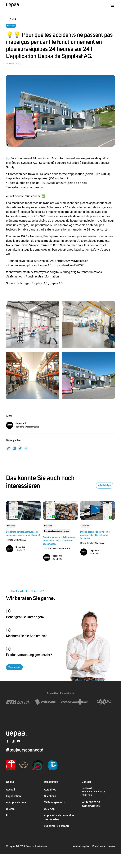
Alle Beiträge (104, 485)
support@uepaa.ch (91, 806)
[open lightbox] (32, 324)
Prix (8, 815)
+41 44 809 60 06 (91, 802)
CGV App (49, 808)
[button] (112, 5)
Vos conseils (14, 667)
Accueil (10, 789)
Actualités (50, 789)
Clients (10, 808)
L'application (13, 796)
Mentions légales (80, 846)
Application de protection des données (59, 817)
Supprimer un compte (57, 825)
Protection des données (103, 846)
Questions (50, 796)
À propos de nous (16, 802)
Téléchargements (54, 802)
